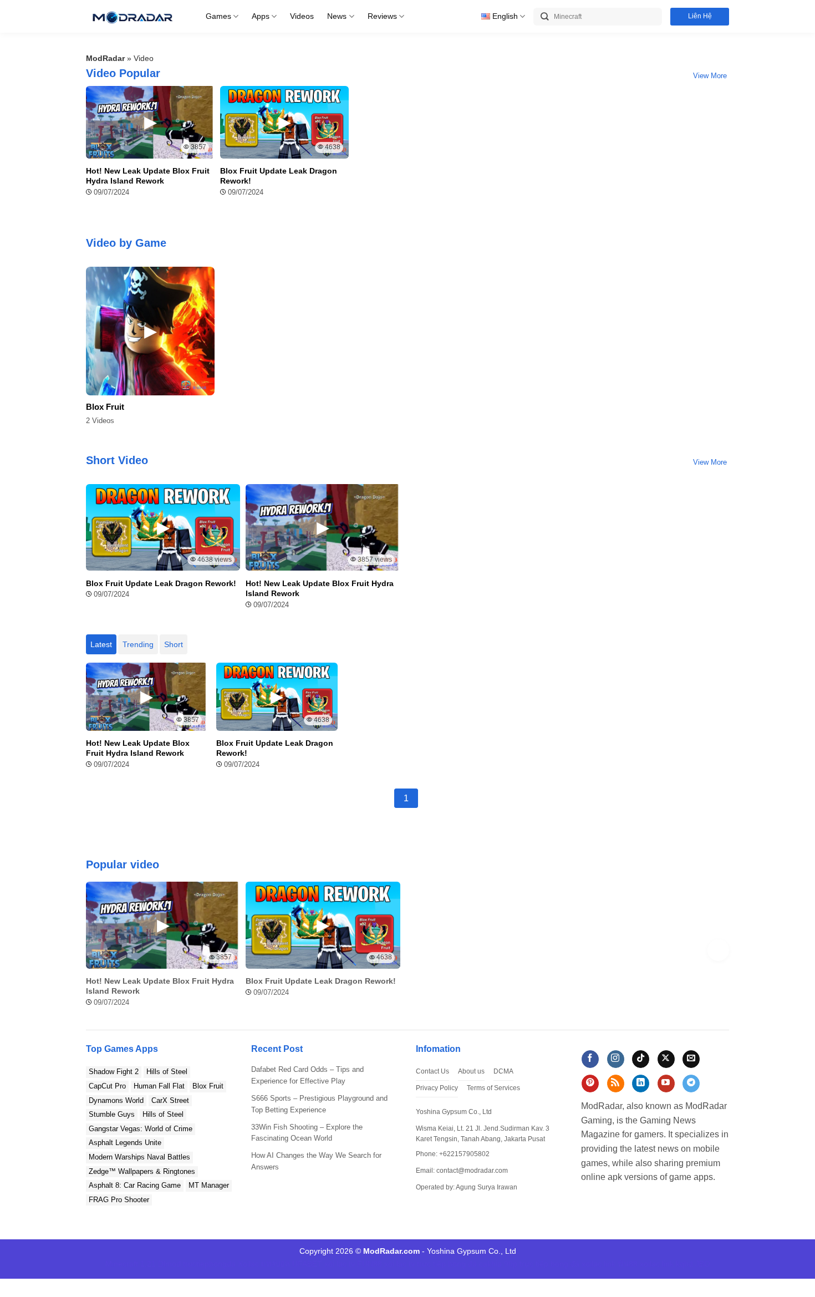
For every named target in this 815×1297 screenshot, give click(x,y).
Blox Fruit (105, 407)
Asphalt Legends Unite (125, 1142)
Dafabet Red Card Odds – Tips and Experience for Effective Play (307, 1075)
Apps (260, 16)
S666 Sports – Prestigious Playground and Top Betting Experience (319, 1104)
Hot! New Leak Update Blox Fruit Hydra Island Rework (148, 175)
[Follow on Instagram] (615, 1059)
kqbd (684, 1263)
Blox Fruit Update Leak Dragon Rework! (278, 175)
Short (173, 644)
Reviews (382, 16)
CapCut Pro (107, 1086)
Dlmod (169, 1263)
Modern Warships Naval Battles (139, 1157)
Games (218, 16)
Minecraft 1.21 (130, 1263)
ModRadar (105, 58)
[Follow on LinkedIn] (640, 1083)
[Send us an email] (691, 1059)
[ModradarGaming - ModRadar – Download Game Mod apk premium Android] (132, 16)
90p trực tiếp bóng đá (541, 1263)
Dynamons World (116, 1100)
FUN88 (369, 1263)
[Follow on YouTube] (666, 1083)
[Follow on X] (666, 1059)
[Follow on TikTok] (640, 1059)
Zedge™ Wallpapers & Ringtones (142, 1171)
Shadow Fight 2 (114, 1071)
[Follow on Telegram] (691, 1083)
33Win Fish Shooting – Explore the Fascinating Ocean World (307, 1133)
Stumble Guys (112, 1114)
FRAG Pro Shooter (119, 1200)
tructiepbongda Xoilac (221, 1263)
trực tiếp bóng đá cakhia (459, 1263)
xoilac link (598, 1263)
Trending (138, 644)
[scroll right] (718, 950)
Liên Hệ (700, 16)
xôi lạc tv (339, 1263)
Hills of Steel (166, 1071)
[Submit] (544, 17)
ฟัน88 (628, 1263)
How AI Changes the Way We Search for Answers (316, 1161)
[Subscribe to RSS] (615, 1083)
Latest (101, 644)
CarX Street (170, 1100)
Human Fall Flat (159, 1086)
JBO (702, 1263)
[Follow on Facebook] (590, 1059)
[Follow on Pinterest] (590, 1083)
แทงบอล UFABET (291, 1263)
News (337, 16)
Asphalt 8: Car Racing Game (135, 1185)
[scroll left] (97, 950)
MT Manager (209, 1185)
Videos (302, 16)
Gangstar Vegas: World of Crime (140, 1129)
